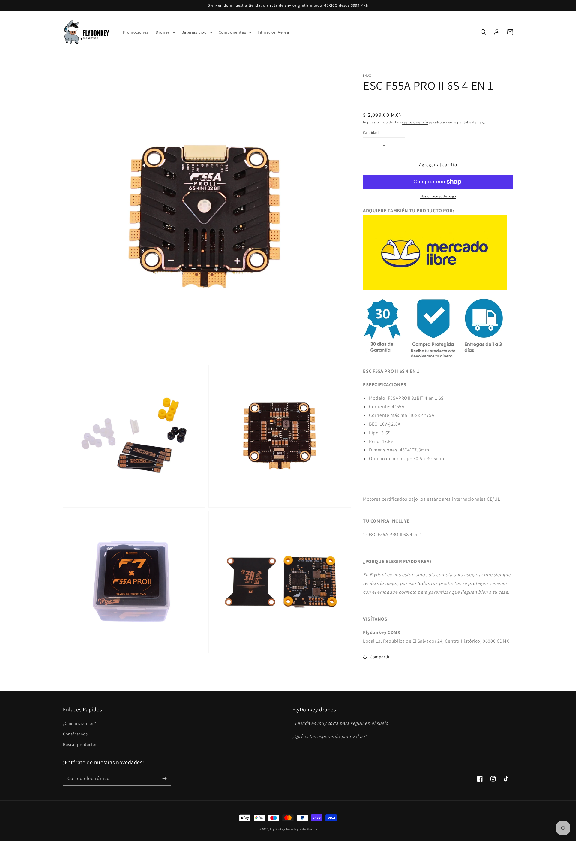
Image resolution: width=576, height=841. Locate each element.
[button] (483, 32)
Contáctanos (75, 734)
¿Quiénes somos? (79, 723)
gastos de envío (415, 122)
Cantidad (371, 132)
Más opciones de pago (438, 196)
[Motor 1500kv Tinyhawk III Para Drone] (435, 288)
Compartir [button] (380, 656)
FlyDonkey (277, 829)
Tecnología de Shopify (301, 829)
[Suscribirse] (164, 778)
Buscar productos (80, 744)
